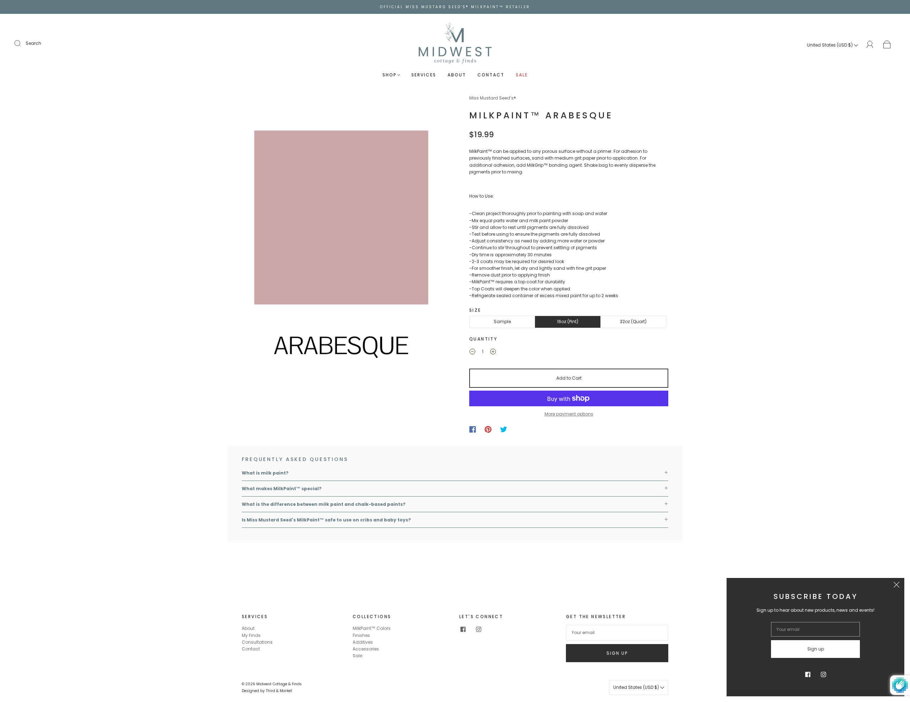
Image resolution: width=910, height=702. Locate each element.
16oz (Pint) (567, 321)
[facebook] (463, 629)
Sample (502, 321)
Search (33, 43)
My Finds (251, 635)
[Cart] (887, 45)
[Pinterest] (488, 429)
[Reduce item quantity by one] (472, 352)
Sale (522, 74)
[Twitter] (504, 429)
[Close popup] (896, 586)
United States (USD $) (830, 45)
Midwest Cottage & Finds (279, 684)
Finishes (361, 635)
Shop (389, 74)
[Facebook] (472, 429)
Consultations (257, 642)
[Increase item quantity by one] (493, 352)
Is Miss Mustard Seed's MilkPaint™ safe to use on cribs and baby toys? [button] (326, 520)
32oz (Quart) (633, 321)
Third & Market (279, 690)
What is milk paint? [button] (265, 473)
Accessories (366, 649)
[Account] (870, 45)
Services (423, 74)
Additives (363, 642)
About (457, 74)
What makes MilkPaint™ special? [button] (282, 489)
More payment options (569, 414)
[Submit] (22, 43)
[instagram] (478, 629)
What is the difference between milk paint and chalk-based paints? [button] (324, 504)
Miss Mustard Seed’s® (492, 98)
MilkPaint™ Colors (372, 628)
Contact (490, 74)
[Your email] (617, 632)
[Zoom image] (341, 244)
